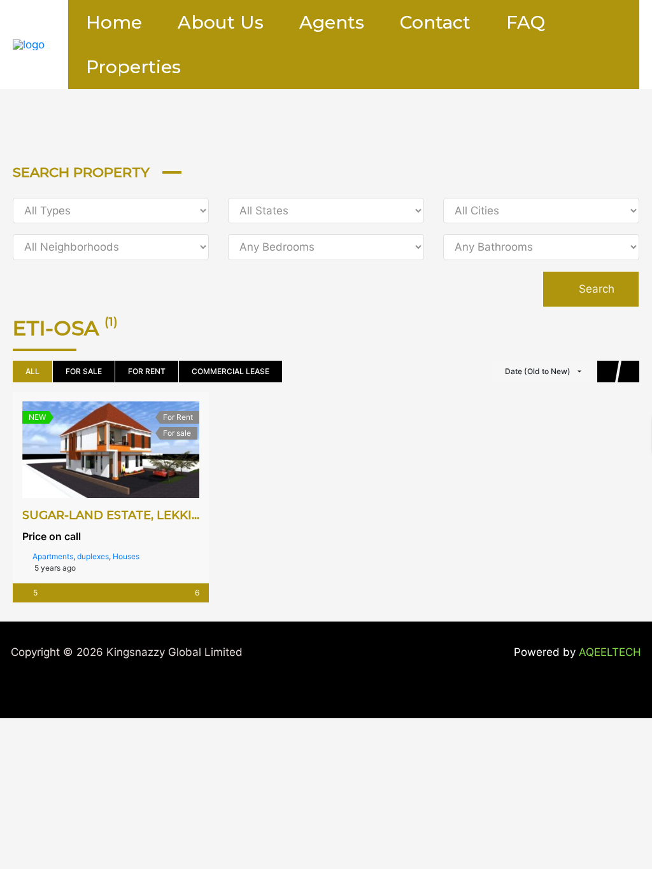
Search (595, 288)
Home (114, 22)
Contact (435, 22)
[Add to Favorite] (111, 450)
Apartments (52, 556)
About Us (221, 22)
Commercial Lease (230, 371)
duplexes (93, 556)
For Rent (147, 371)
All (32, 371)
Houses (126, 556)
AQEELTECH (610, 652)
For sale (84, 371)
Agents (331, 22)
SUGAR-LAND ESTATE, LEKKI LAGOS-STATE (149, 515)
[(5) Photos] (83, 450)
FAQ (525, 22)
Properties (133, 67)
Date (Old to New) (537, 371)
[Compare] (139, 450)
